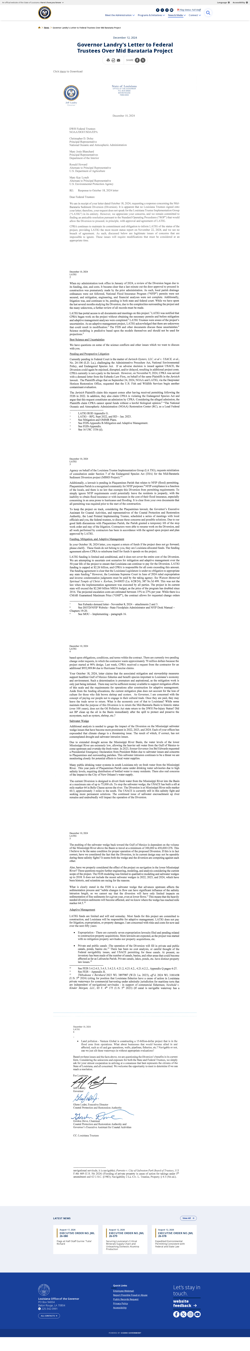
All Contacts (48, 1315)
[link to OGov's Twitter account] (183, 1314)
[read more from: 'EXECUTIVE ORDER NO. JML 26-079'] (125, 1239)
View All (190, 1218)
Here (63, 71)
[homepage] (44, 12)
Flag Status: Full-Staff (190, 9)
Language (222, 2)
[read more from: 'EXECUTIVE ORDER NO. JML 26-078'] (174, 1239)
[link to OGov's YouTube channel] (197, 1314)
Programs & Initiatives (150, 15)
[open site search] (208, 12)
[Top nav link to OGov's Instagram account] (167, 10)
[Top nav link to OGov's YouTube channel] (171, 10)
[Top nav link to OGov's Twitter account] (162, 10)
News (46, 27)
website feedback (182, 1303)
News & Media (175, 15)
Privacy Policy (120, 1303)
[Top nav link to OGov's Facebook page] (157, 10)
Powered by (125, 1333)
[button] (137, 60)
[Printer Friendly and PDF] (113, 60)
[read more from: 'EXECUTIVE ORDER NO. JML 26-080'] (75, 1239)
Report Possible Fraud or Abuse (130, 1295)
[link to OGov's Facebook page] (176, 1314)
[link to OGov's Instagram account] (190, 1314)
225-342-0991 (50, 1308)
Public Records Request (125, 1299)
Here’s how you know (50, 2)
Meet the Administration (118, 15)
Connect (193, 15)
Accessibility (239, 2)
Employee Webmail (123, 1290)
